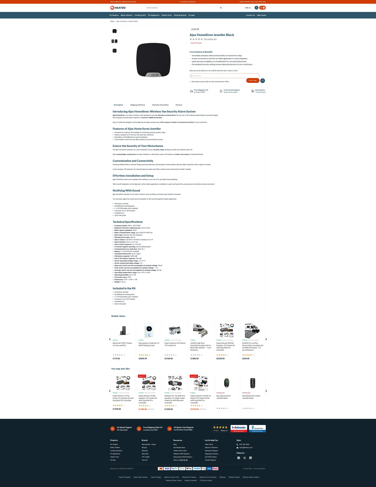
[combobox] (188, 250)
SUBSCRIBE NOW (188, 265)
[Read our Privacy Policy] (207, 259)
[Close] (209, 218)
